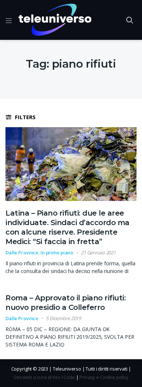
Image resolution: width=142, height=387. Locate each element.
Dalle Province (21, 252)
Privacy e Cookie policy (104, 377)
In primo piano (56, 252)
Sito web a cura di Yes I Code (44, 377)
